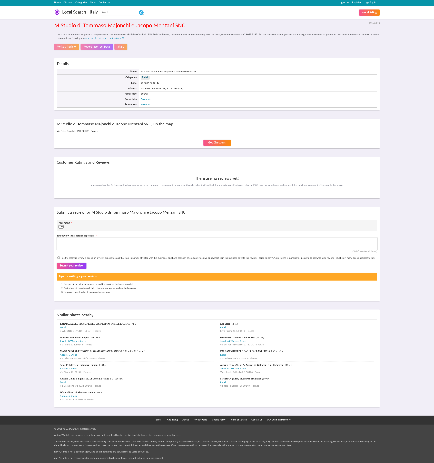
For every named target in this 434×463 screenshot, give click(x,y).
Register (356, 2)
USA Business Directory (279, 420)
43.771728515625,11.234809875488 (104, 38)
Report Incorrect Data (97, 46)
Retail (145, 77)
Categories (81, 2)
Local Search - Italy (80, 12)
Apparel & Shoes (68, 355)
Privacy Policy (200, 420)
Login (342, 2)
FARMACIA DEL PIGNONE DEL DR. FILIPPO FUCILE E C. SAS (95, 324)
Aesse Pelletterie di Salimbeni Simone (79, 365)
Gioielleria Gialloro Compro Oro (77, 337)
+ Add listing (369, 12)
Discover (68, 2)
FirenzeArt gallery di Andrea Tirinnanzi (241, 378)
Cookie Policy (218, 420)
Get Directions (217, 142)
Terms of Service (238, 420)
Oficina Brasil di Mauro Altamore (77, 392)
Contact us (104, 2)
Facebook (146, 99)
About (93, 2)
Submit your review (71, 265)
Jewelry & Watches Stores (73, 341)
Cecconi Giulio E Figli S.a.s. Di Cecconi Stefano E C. (87, 378)
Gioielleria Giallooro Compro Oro (238, 337)
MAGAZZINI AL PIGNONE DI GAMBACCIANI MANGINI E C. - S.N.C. (98, 351)
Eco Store (225, 324)
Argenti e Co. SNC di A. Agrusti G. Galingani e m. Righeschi (251, 365)
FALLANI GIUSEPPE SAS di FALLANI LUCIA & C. (248, 351)
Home (57, 2)
